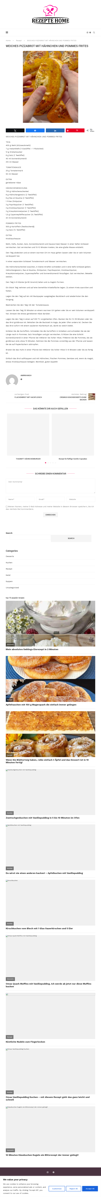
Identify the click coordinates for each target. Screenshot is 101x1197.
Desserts (10, 556)
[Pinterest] (90, 32)
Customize (56, 1189)
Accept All (90, 1189)
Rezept (19, 40)
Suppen (9, 581)
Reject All (74, 1189)
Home (8, 40)
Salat (8, 575)
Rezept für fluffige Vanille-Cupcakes (73, 459)
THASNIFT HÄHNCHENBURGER (28, 459)
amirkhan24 (26, 375)
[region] (50, 1186)
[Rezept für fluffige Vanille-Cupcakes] (73, 435)
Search (9, 533)
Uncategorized (12, 588)
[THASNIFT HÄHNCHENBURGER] (28, 435)
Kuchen (9, 563)
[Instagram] (87, 32)
